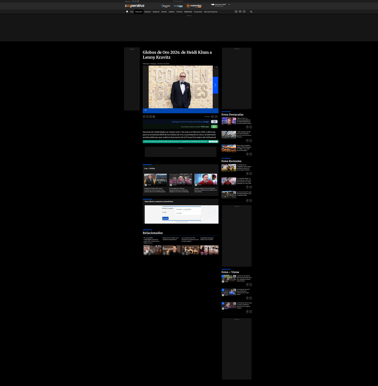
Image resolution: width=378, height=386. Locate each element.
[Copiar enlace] (216, 116)
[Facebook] (133, 1)
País (131, 12)
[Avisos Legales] (236, 13)
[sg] (244, 13)
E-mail (164, 212)
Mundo (164, 12)
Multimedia (188, 12)
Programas (198, 12)
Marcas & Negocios (210, 12)
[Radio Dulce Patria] (165, 6)
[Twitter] (136, 1)
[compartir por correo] (212, 116)
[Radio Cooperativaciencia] (178, 6)
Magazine (138, 12)
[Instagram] (138, 1)
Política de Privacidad (182, 222)
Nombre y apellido (167, 208)
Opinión (171, 12)
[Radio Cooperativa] (193, 6)
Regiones (156, 12)
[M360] (240, 13)
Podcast (179, 12)
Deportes (147, 12)
